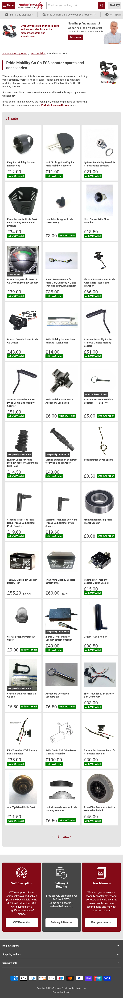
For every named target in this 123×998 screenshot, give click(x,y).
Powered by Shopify (61, 992)
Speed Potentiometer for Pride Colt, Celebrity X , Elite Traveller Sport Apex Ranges (61, 282)
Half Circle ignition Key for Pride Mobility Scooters (59, 164)
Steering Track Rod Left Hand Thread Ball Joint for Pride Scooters (61, 522)
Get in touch (75, 37)
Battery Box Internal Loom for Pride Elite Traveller (100, 752)
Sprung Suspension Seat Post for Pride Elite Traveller (61, 461)
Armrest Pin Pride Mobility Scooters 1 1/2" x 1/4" (98, 401)
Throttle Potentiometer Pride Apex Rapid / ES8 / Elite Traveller (99, 282)
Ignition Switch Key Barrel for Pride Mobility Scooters (100, 164)
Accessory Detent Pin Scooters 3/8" (57, 695)
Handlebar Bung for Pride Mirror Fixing (59, 221)
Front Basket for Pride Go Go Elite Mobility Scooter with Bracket (22, 222)
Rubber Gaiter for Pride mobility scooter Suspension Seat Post (22, 462)
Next (66, 836)
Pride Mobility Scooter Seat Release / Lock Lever (60, 341)
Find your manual (101, 922)
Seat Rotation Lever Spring (98, 459)
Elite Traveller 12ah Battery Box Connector (99, 695)
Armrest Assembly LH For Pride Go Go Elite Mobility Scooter (21, 402)
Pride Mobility (38, 53)
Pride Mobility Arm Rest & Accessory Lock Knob (59, 401)
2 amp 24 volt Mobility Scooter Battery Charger (58, 638)
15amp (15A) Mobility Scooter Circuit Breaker (96, 581)
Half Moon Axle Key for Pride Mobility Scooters (61, 809)
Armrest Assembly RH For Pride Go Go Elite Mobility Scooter (98, 342)
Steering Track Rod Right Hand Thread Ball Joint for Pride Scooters (21, 522)
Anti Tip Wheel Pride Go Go (21, 807)
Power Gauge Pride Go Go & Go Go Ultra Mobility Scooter (22, 281)
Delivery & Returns (61, 922)
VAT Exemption (21, 922)
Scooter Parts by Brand (14, 53)
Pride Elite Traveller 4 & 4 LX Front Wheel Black (99, 809)
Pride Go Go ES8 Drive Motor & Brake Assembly (61, 752)
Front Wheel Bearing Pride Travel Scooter (98, 521)
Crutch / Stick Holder (95, 636)
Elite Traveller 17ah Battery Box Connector (22, 752)
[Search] (101, 5)
